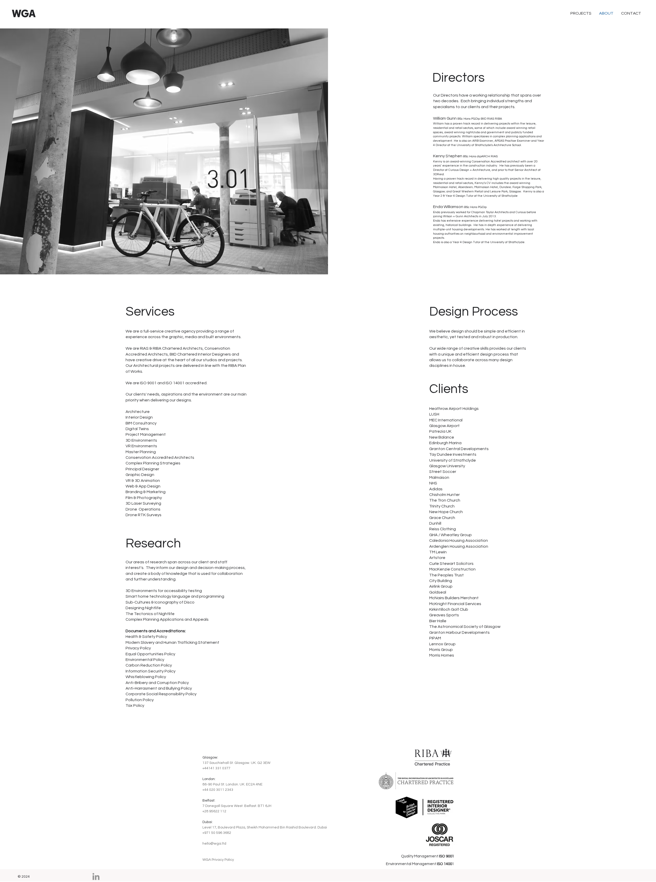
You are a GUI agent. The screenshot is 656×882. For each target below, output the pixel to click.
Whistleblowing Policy (146, 677)
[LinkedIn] (96, 876)
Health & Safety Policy (146, 637)
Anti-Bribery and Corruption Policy (157, 683)
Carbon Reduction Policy (149, 665)
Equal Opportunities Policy (150, 654)
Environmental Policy (145, 660)
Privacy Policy (138, 648)
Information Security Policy (151, 671)
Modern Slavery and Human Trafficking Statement (172, 642)
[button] (631, 13)
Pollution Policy (140, 700)
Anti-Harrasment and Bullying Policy (159, 688)
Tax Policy (135, 705)
